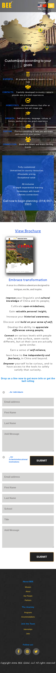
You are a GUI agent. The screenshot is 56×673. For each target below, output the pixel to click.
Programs (28, 613)
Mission (28, 587)
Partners (28, 600)
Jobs (28, 634)
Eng (39, 9)
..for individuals (16, 392)
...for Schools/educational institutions (18, 459)
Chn (44, 9)
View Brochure (28, 231)
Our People (28, 596)
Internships (28, 629)
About (28, 592)
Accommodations (28, 617)
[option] (28, 250)
